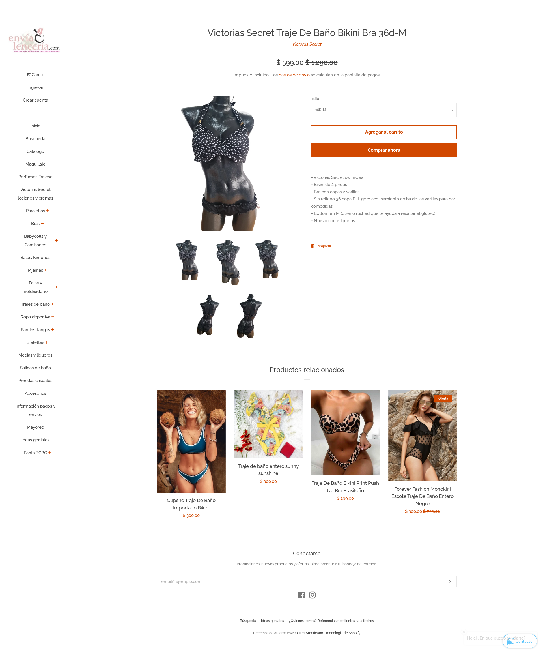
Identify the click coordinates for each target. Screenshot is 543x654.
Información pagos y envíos (35, 410)
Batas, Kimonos (35, 257)
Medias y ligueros (35, 355)
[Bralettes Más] (46, 342)
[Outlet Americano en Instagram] (312, 596)
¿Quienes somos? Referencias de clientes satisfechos (331, 621)
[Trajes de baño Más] (52, 304)
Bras (35, 223)
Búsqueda (248, 621)
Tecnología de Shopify (343, 633)
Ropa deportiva (35, 317)
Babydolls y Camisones (35, 240)
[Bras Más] (42, 224)
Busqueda (35, 138)
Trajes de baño (35, 304)
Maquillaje (35, 164)
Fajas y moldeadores (35, 287)
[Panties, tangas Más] (52, 330)
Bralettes (35, 342)
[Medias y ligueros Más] (55, 355)
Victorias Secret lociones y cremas (35, 194)
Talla (315, 99)
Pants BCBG (35, 452)
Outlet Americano (309, 633)
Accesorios (35, 393)
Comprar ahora (384, 150)
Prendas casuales (35, 380)
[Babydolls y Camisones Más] (56, 241)
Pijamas (35, 270)
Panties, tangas (35, 329)
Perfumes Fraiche (35, 176)
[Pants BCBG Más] (50, 453)
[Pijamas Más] (45, 270)
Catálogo (35, 151)
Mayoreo (35, 427)
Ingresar (35, 87)
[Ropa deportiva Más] (53, 317)
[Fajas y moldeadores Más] (56, 287)
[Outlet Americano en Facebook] (301, 596)
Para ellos (35, 210)
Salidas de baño (35, 367)
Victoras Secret (307, 44)
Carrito (37, 74)
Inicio (35, 125)
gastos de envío (294, 75)
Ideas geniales (35, 440)
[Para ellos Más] (47, 211)
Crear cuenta (35, 100)
